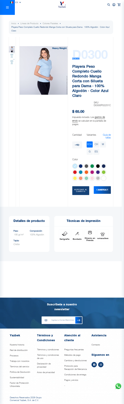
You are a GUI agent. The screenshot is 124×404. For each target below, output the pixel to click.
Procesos (14, 356)
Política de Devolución (20, 372)
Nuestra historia (17, 345)
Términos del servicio (19, 367)
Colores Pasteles (50, 23)
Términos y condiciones (48, 350)
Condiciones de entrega (75, 375)
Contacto (95, 345)
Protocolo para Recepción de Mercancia (75, 367)
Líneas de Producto (29, 23)
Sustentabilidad (17, 378)
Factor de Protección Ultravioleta (19, 384)
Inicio (13, 23)
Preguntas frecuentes (74, 350)
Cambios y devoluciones (75, 361)
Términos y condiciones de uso (48, 356)
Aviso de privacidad (46, 372)
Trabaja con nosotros (19, 361)
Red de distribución (19, 350)
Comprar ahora (102, 190)
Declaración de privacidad (44, 365)
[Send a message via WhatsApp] (118, 386)
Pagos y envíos (71, 380)
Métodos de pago (72, 355)
